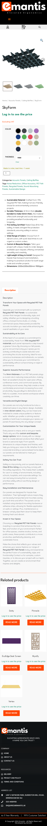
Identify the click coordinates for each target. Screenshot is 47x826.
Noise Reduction (14, 183)
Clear (17, 162)
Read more (11, 622)
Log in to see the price (17, 114)
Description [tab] (10, 290)
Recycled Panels (16, 186)
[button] (9, 19)
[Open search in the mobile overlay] (39, 27)
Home (4, 101)
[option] (18, 130)
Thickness (9, 157)
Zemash (29, 823)
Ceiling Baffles (27, 101)
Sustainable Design (17, 189)
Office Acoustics (28, 183)
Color (8, 129)
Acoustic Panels (14, 101)
